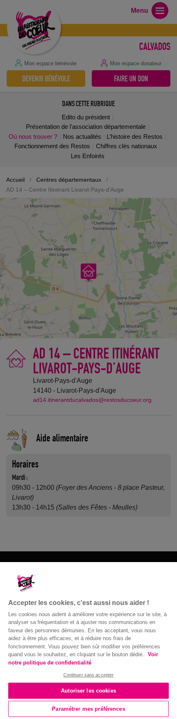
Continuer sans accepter (88, 674)
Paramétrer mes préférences (88, 709)
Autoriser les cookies (88, 691)
